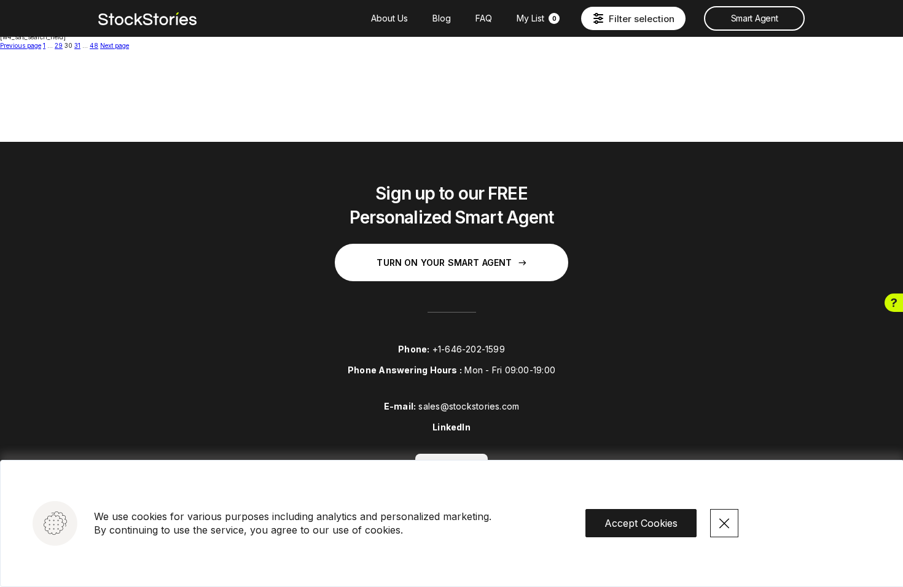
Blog (441, 18)
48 (94, 45)
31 (77, 45)
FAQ (483, 18)
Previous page (20, 45)
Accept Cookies (641, 523)
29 (59, 45)
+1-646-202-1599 (468, 349)
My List (537, 18)
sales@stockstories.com (468, 406)
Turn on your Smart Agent (444, 262)
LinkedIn (451, 427)
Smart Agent (754, 18)
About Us (389, 18)
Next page (114, 45)
